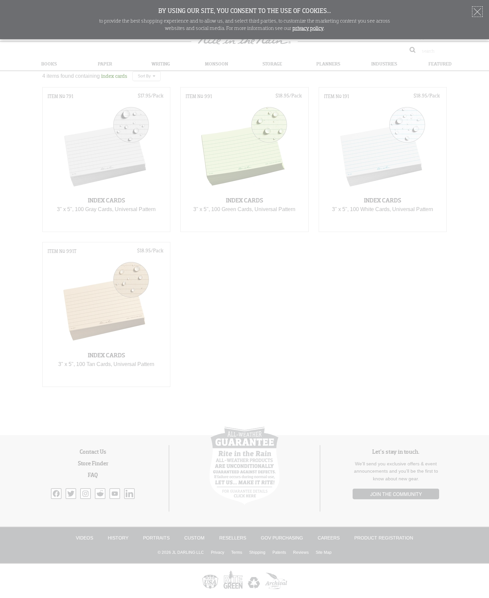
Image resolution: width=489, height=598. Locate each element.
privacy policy (308, 28)
